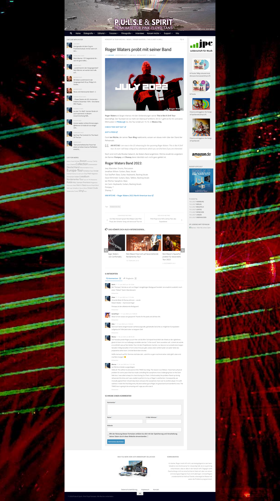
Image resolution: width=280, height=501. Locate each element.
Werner (111, 55)
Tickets (76, 191)
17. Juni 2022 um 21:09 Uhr (129, 314)
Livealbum (84, 176)
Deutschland (73, 167)
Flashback (74, 174)
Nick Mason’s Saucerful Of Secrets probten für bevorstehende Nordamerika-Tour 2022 (179, 257)
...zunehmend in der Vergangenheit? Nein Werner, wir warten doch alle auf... (86, 70)
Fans (91, 171)
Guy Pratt (87, 173)
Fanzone (112, 33)
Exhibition (86, 171)
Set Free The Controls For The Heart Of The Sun (86, 136)
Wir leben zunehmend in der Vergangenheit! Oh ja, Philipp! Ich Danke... (85, 82)
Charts (68, 164)
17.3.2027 (196, 212)
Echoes (91, 167)
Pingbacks (131, 278)
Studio (95, 188)
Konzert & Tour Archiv (115, 39)
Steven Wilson (83, 188)
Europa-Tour (75, 170)
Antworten (115, 293)
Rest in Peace (81, 185)
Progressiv (94, 182)
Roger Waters (139, 39)
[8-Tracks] (201, 91)
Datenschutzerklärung (129, 489)
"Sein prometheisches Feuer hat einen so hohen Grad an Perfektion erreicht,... (85, 147)
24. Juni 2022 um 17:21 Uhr (127, 364)
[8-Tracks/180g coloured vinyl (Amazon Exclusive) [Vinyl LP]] (201, 70)
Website (110, 425)
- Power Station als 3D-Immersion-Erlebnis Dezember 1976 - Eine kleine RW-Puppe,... (86, 101)
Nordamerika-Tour (115, 207)
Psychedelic (70, 185)
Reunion (89, 185)
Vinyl (81, 191)
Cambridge (89, 161)
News (129, 39)
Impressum (145, 489)
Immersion (70, 176)
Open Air (86, 180)
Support (167, 33)
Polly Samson (78, 182)
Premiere (86, 182)
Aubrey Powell (71, 161)
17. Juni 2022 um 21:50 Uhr (125, 324)
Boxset (83, 161)
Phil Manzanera (93, 180)
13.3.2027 (195, 204)
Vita (177, 33)
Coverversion (92, 164)
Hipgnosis (94, 174)
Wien (85, 191)
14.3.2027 (196, 207)
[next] (182, 250)
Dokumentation (84, 167)
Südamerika (70, 191)
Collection (82, 164)
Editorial (101, 33)
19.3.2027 (195, 214)
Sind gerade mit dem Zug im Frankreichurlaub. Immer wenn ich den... (85, 48)
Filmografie (126, 33)
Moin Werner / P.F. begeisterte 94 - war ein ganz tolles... (86, 59)
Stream (90, 188)
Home (78, 33)
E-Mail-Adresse (151, 417)
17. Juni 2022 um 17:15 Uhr (126, 297)
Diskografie (88, 33)
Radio (74, 185)
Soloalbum (76, 188)
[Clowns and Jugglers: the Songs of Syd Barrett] (201, 135)
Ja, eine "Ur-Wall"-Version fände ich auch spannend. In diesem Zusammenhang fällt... (86, 113)
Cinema (72, 164)
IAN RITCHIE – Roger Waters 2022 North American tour (128, 195)
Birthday (77, 161)
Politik (69, 182)
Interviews (140, 33)
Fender (96, 170)
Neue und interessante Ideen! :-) (85, 91)
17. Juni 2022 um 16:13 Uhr (126, 284)
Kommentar (111, 402)
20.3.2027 (197, 217)
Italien (77, 176)
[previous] (106, 250)
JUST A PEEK (110, 132)
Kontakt (156, 489)
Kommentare (114, 278)
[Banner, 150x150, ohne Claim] (200, 227)
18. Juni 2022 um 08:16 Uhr (126, 337)
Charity (95, 161)
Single (70, 188)
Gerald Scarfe (80, 174)
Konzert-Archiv (153, 33)
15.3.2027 (195, 209)
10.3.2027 (196, 201)
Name (109, 417)
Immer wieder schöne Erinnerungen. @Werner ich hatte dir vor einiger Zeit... (86, 125)
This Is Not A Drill (155, 39)
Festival (69, 174)
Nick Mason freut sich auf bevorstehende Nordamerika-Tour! (142, 255)
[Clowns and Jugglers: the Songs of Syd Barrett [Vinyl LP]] (201, 109)
